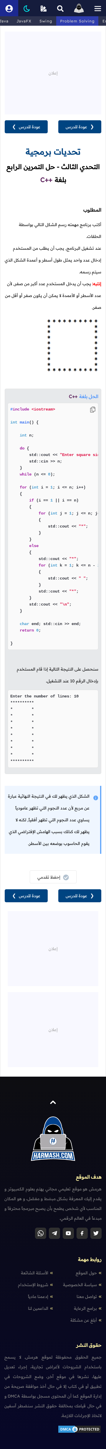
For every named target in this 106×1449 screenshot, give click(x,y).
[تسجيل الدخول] (9, 8)
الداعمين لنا (38, 1308)
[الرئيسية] (79, 8)
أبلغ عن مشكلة (83, 1320)
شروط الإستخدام (33, 1284)
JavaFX (24, 21)
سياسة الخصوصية (80, 1284)
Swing (45, 21)
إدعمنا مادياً (38, 1296)
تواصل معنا (87, 1296)
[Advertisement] (53, 69)
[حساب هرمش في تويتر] (96, 1233)
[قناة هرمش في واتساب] (40, 1233)
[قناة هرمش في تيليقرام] (54, 1233)
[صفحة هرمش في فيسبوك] (82, 1233)
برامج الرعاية (85, 1308)
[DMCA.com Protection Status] (79, 1432)
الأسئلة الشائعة (34, 1273)
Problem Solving (77, 21)
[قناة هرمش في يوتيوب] (68, 1233)
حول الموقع (86, 1273)
